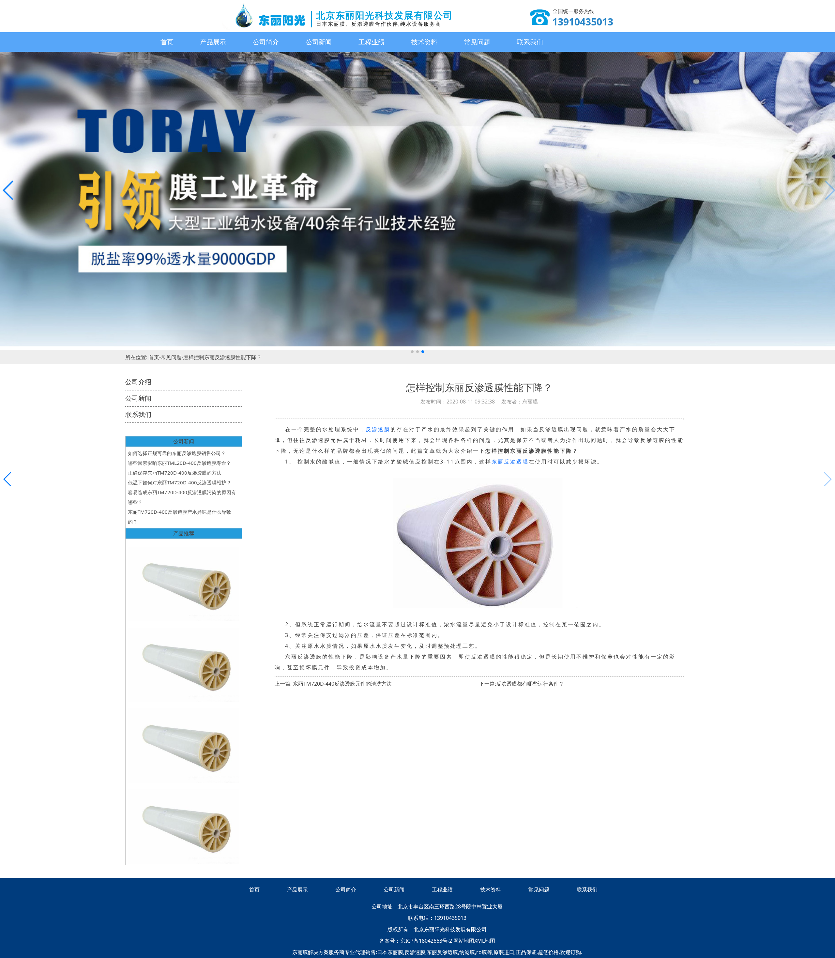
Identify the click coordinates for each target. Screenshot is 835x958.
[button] (412, 351)
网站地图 (463, 940)
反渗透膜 (378, 429)
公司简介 (266, 42)
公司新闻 (319, 42)
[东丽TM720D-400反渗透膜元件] (183, 580)
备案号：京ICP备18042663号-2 (416, 940)
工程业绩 (371, 42)
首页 (167, 42)
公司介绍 (138, 381)
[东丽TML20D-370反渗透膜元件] (183, 742)
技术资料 (424, 42)
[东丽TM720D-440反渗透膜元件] (183, 823)
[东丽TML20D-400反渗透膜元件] (183, 661)
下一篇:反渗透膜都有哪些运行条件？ (521, 683)
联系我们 (530, 42)
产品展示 (213, 42)
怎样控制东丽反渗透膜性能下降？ (222, 357)
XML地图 (484, 940)
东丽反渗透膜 (510, 461)
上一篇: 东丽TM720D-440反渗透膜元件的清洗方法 (333, 683)
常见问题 (477, 42)
